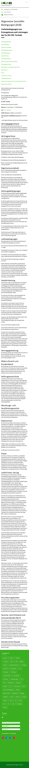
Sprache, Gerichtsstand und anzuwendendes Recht (13, 81)
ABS (16, 661)
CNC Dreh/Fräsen (7, 675)
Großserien (18, 682)
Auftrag (21, 661)
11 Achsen (5, 661)
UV (8, 704)
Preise (2, 72)
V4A (13, 704)
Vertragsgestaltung (6, 58)
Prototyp (24, 696)
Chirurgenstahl (13, 668)
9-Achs (11, 658)
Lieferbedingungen (5, 53)
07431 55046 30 (7, 12)
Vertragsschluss (5, 44)
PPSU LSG (17, 696)
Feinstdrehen (10, 682)
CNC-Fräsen (13, 672)
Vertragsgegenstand (6, 41)
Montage (22, 693)
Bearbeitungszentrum (14, 665)
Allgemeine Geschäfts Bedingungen (11, 722)
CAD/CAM (5, 668)
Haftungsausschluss (6, 64)
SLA (16, 700)
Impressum (5, 729)
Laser (23, 686)
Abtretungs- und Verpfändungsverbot (10, 67)
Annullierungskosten (6, 78)
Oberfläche (5, 696)
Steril (20, 700)
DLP (22, 679)
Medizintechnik (6, 693)
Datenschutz (4, 70)
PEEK (12, 696)
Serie (11, 700)
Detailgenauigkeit (14, 679)
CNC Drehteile (16, 675)
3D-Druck (5, 658)
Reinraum (5, 700)
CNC (20, 668)
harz (11, 686)
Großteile (5, 686)
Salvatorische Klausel (6, 84)
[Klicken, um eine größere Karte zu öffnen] (12, 717)
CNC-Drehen (5, 672)
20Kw (12, 661)
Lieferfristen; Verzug (6, 75)
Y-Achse (5, 707)
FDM (4, 682)
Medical (17, 689)
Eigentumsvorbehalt (6, 47)
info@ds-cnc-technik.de (8, 14)
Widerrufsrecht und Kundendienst (9, 61)
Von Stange (18, 704)
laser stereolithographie (8, 689)
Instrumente (17, 686)
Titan (4, 704)
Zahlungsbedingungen (6, 50)
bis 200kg (24, 665)
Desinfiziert (5, 679)
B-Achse (5, 665)
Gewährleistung (5, 55)
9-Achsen (17, 658)
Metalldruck (14, 693)
